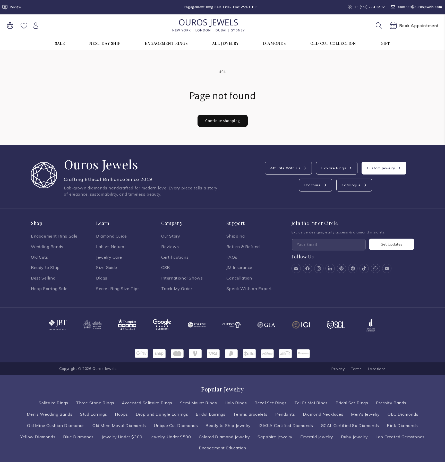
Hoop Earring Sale (49, 288)
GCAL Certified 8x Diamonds (350, 425)
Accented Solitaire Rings (147, 402)
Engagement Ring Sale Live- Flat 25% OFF (220, 7)
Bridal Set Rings (352, 402)
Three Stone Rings (95, 402)
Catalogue (351, 185)
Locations (377, 369)
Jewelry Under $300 (121, 436)
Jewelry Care (109, 257)
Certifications (175, 257)
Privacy (338, 369)
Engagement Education (222, 447)
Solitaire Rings (53, 402)
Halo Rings (236, 402)
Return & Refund (243, 246)
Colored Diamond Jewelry (224, 436)
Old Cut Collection (333, 43)
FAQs (231, 257)
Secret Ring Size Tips (118, 288)
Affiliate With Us (285, 168)
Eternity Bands (391, 402)
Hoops (121, 414)
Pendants (285, 414)
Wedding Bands (47, 246)
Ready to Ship (45, 267)
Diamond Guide (111, 236)
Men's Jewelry (365, 414)
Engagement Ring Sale (54, 236)
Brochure (312, 185)
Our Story (170, 236)
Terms (356, 369)
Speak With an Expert (249, 288)
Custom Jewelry (381, 168)
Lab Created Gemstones (400, 436)
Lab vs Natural (110, 246)
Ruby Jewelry (354, 436)
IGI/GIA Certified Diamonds (286, 425)
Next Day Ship (104, 43)
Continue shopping (222, 120)
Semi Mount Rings (198, 402)
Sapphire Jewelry (275, 436)
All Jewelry (225, 43)
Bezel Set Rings (270, 402)
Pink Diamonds (402, 425)
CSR (165, 267)
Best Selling (43, 278)
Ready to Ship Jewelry (228, 425)
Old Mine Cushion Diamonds (56, 425)
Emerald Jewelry (316, 436)
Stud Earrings (93, 414)
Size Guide (106, 267)
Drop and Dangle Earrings (162, 414)
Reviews (170, 246)
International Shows (182, 278)
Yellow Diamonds (37, 436)
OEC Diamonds (403, 414)
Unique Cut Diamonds (176, 425)
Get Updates (391, 244)
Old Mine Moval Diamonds (119, 425)
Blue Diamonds (78, 436)
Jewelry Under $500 (170, 436)
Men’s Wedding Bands (49, 414)
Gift (385, 43)
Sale (60, 43)
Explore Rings (333, 168)
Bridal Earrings (210, 414)
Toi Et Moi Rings (311, 402)
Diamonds (274, 43)
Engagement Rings (166, 43)
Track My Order (176, 288)
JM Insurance (239, 267)
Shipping (235, 236)
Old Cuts (39, 257)
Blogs (101, 278)
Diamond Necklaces (323, 414)
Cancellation (239, 278)
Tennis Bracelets (250, 414)
